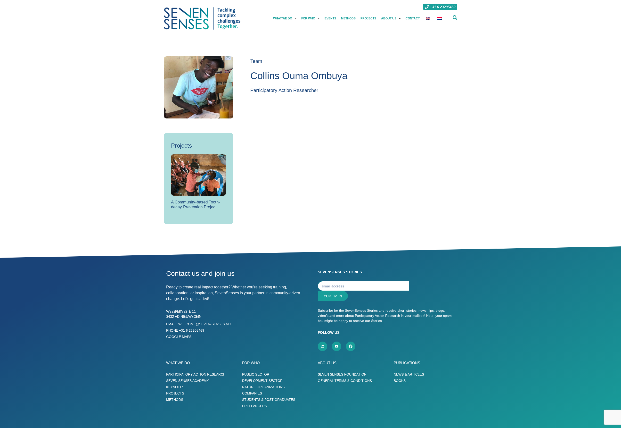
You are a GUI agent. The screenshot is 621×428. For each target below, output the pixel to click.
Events (330, 18)
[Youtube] (336, 346)
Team (256, 61)
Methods (348, 18)
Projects (368, 18)
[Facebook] (350, 346)
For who (308, 18)
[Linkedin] (322, 346)
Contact (413, 18)
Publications (407, 363)
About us (388, 18)
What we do (282, 18)
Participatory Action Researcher (284, 90)
